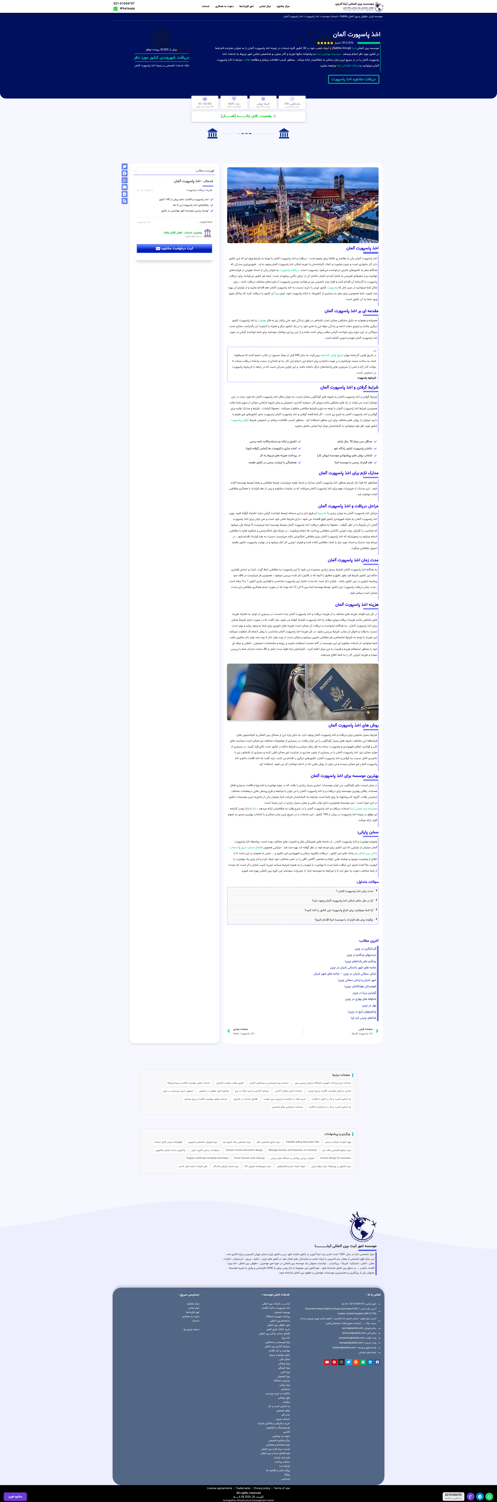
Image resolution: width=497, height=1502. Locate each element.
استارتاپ (285, 1389)
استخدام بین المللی (280, 1321)
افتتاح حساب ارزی (251, 848)
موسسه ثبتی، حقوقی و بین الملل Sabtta (361, 16)
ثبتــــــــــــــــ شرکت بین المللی (276, 1304)
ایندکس (285, 1479)
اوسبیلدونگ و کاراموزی (278, 1428)
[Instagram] (341, 1362)
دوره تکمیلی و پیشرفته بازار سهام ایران (331, 1166)
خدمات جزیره (283, 1419)
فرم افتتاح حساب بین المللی (275, 1453)
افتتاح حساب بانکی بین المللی (274, 1333)
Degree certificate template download (207, 1158)
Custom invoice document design (244, 1150)
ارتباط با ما (284, 1466)
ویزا (277, 293)
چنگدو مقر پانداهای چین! (360, 961)
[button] (303, 891)
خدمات (206, 6)
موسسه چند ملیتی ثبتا (363, 809)
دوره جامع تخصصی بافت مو (337, 1150)
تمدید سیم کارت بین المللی (275, 1449)
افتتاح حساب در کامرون (245, 1099)
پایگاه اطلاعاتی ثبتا (347, 66)
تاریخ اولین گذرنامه (332, 355)
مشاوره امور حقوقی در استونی (214, 1091)
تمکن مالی (284, 1359)
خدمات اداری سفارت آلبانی (288, 1091)
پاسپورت (332, 288)
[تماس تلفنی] (470, 1496)
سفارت (286, 1402)
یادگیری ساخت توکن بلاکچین (171, 1150)
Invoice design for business (335, 1158)
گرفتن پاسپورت (240, 420)
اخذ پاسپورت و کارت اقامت (276, 1308)
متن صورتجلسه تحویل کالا (257, 1166)
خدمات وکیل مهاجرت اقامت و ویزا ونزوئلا (188, 1083)
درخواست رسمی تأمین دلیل (205, 1150)
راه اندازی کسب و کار (279, 1406)
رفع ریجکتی (284, 1398)
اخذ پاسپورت (312, 16)
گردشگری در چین (365, 949)
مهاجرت (261, 321)
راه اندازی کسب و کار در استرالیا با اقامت (330, 1107)
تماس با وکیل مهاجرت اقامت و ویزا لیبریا (329, 1091)
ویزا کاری (285, 1372)
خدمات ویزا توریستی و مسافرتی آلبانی (269, 1083)
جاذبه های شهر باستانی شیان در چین (353, 967)
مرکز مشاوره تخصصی (279, 1440)
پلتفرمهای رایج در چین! (362, 1012)
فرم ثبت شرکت (282, 1457)
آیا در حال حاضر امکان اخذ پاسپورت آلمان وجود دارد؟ (342, 901)
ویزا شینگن (284, 1368)
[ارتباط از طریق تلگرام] (480, 1496)
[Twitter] (349, 1362)
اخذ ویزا (322, 513)
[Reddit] (356, 1362)
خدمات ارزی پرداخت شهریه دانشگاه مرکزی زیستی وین (323, 1083)
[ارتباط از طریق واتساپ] (489, 1496)
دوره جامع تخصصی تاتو (268, 1142)
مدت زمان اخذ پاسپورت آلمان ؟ (354, 891)
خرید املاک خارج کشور (278, 1329)
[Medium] (363, 1362)
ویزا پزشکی (284, 1363)
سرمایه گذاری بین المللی (277, 1346)
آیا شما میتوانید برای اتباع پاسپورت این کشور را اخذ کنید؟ (339, 910)
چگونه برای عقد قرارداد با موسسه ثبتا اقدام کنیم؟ (344, 920)
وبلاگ (287, 1475)
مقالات (246, 60)
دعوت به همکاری (224, 6)
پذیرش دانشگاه (282, 1380)
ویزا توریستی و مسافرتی (277, 1342)
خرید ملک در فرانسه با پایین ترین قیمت (284, 1099)
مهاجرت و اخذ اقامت (279, 1351)
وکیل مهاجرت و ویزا (279, 1355)
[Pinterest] (334, 1362)
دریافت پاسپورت (289, 270)
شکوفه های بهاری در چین (360, 999)
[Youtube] (327, 1362)
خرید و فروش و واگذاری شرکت (273, 1423)
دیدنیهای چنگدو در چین (361, 955)
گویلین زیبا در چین (364, 993)
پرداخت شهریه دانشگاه (278, 1316)
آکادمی (286, 1432)
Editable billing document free (302, 1142)
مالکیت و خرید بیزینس (277, 1393)
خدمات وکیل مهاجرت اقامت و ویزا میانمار (205, 1099)
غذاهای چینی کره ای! (363, 1018)
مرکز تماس (265, 6)
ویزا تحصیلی (283, 1376)
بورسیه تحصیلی (282, 1312)
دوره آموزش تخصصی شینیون (202, 1142)
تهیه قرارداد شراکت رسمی (338, 1142)
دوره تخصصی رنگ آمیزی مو (237, 1142)
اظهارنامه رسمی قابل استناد (168, 1142)
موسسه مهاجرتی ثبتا (328, 54)
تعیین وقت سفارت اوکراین (230, 1083)
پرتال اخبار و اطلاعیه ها (278, 1470)
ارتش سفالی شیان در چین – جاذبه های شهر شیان (345, 974)
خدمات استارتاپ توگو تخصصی (287, 1107)
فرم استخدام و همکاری (278, 1445)
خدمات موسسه (330, 16)
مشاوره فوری (15, 1497)
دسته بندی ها (191, 1329)
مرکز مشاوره (283, 6)
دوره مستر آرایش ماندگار (226, 1166)
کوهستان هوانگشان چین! (360, 986)
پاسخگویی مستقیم (453, 1498)
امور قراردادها (246, 6)
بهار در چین (369, 1005)
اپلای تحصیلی (283, 1410)
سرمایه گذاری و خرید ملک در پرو (252, 1091)
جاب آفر (286, 1415)
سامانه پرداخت (282, 1462)
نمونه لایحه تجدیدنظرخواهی (291, 1166)
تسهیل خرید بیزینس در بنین (178, 1091)
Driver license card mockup (249, 1158)
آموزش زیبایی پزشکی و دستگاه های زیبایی (292, 1158)
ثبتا (354, 48)
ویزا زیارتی (284, 1385)
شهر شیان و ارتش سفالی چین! (357, 980)
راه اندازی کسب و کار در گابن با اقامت (331, 1099)
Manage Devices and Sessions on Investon (292, 1150)
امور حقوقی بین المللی (278, 1325)
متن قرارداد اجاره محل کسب (192, 1166)
